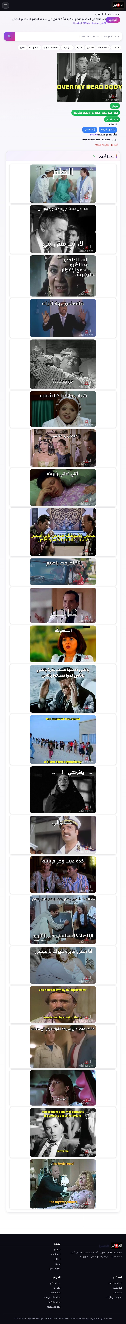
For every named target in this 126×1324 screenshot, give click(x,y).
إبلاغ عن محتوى (53, 1307)
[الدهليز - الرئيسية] (118, 5)
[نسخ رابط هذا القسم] (94, 156)
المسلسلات (103, 47)
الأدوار (79, 47)
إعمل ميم (117, 1288)
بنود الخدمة (55, 1292)
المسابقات (34, 47)
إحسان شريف (108, 129)
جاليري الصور (55, 1268)
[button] (112, 119)
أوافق (113, 19)
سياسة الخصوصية (52, 1297)
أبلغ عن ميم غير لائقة (106, 144)
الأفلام (116, 47)
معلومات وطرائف (114, 1297)
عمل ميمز (67, 47)
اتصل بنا (57, 1288)
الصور (22, 47)
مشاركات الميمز (51, 47)
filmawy (93, 134)
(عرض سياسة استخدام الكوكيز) (89, 22)
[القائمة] (5, 5)
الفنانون (90, 47)
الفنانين (57, 1259)
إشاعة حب (90, 129)
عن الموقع (55, 1283)
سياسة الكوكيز (54, 1302)
